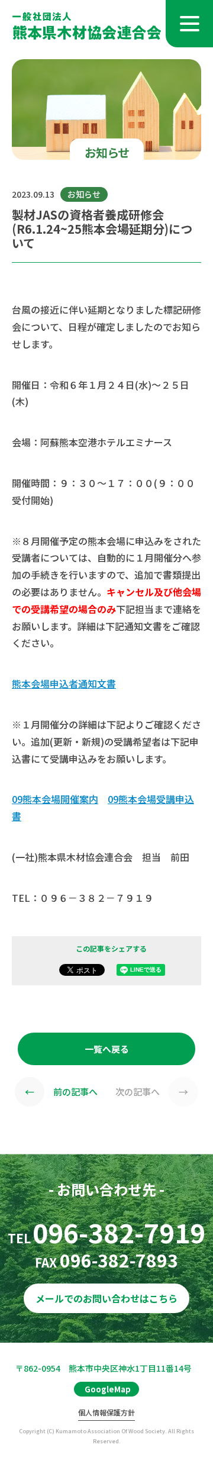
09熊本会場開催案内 (55, 799)
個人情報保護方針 (106, 1412)
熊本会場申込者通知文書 (64, 683)
